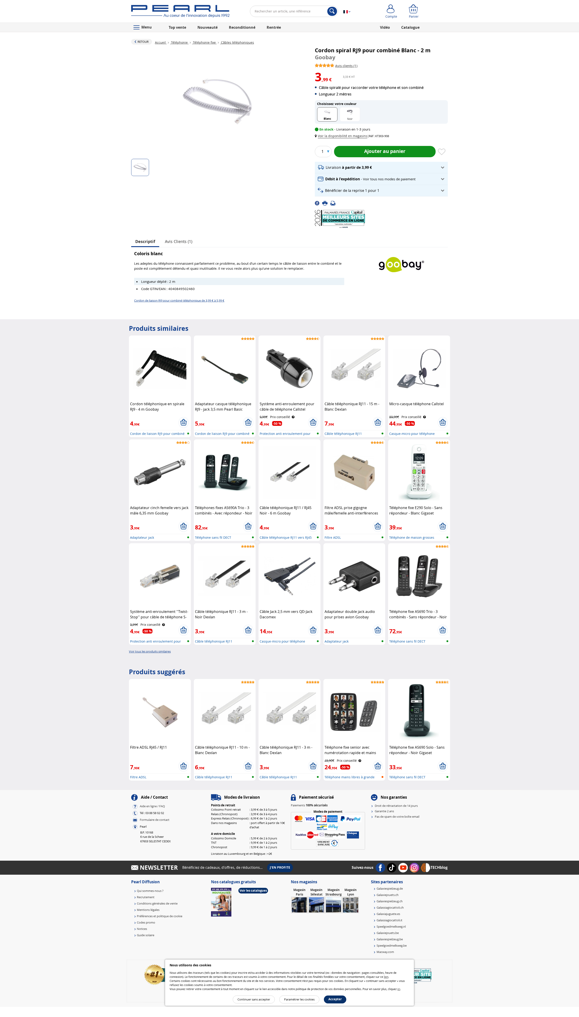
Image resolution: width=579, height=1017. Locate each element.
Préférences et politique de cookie (159, 916)
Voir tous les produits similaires (150, 651)
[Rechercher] (332, 11)
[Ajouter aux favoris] (442, 152)
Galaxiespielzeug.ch (390, 901)
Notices (142, 929)
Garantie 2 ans (384, 811)
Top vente (177, 27)
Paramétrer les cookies (299, 999)
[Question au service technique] (334, 203)
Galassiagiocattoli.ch (390, 907)
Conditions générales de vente (157, 903)
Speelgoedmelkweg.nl (391, 926)
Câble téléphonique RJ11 (343, 433)
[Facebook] (318, 203)
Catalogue (410, 27)
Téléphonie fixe (204, 42)
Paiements (309, 805)
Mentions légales (148, 910)
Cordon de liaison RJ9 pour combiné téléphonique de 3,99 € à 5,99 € (179, 300)
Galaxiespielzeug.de (390, 888)
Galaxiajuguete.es (388, 914)
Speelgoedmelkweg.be (392, 945)
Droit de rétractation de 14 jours (396, 806)
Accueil (161, 42)
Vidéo (385, 27)
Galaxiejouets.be (388, 933)
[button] (342, 135)
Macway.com (385, 952)
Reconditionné (242, 27)
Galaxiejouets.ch (388, 895)
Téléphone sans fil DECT (213, 537)
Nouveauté (207, 27)
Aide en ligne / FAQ (152, 806)
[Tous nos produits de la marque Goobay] (401, 262)
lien (386, 977)
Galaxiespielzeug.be (390, 939)
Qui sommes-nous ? (150, 891)
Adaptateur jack (142, 537)
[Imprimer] (326, 203)
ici (398, 989)
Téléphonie (179, 42)
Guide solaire (145, 935)
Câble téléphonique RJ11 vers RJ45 (286, 537)
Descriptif (145, 241)
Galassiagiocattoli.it (389, 920)
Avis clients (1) (178, 241)
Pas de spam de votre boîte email (397, 817)
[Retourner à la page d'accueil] (180, 12)
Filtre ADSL (333, 537)
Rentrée (274, 27)
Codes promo (146, 922)
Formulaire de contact (154, 820)
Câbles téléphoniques (237, 42)
